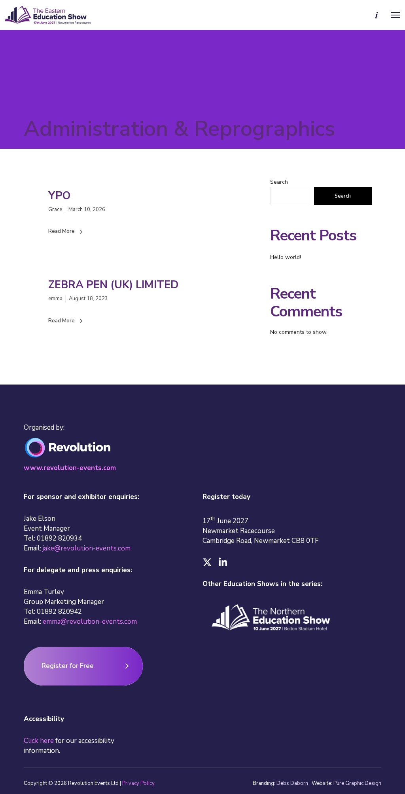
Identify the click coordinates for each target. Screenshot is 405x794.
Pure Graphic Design (357, 783)
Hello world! (285, 257)
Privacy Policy (138, 783)
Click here (39, 740)
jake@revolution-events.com (87, 548)
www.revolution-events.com (70, 467)
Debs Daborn (292, 783)
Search (279, 182)
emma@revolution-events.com (90, 621)
